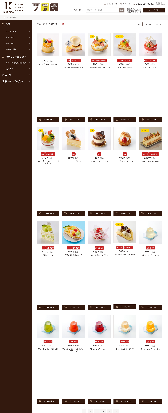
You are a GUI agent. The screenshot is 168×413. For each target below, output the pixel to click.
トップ (5, 17)
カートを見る (154, 10)
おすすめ (138, 24)
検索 (121, 10)
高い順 (158, 24)
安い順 (148, 24)
